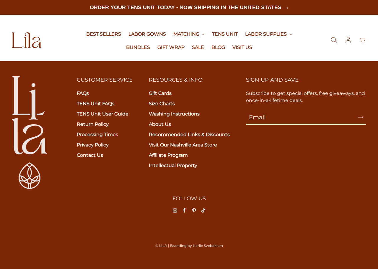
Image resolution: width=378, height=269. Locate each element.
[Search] (333, 40)
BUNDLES (138, 47)
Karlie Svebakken (208, 245)
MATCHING (187, 34)
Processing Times (97, 134)
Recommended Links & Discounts (189, 134)
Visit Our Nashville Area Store (183, 145)
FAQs (83, 93)
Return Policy (93, 124)
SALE (198, 47)
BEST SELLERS (103, 34)
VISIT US (242, 47)
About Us (160, 124)
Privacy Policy (93, 145)
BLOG (218, 47)
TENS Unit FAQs (95, 103)
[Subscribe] (360, 117)
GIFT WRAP (171, 47)
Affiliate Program (168, 155)
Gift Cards (160, 93)
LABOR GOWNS (147, 34)
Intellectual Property (173, 165)
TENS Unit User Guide (102, 114)
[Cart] (362, 40)
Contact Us (90, 155)
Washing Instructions (174, 114)
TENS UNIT (225, 34)
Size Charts (162, 103)
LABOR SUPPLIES (266, 34)
